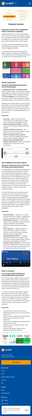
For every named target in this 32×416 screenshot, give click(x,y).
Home (2, 371)
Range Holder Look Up (7, 377)
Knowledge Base (5, 393)
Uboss (3, 390)
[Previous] (5, 153)
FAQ (2, 383)
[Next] (27, 153)
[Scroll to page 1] (15, 156)
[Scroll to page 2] (17, 156)
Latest (3, 374)
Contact (3, 380)
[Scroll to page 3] (18, 341)
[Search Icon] (15, 3)
